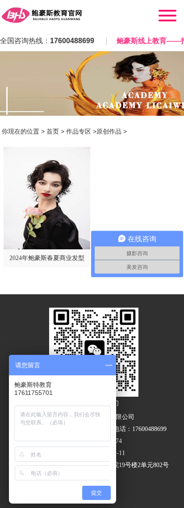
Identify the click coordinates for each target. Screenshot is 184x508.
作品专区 (78, 131)
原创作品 (108, 131)
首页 (52, 131)
